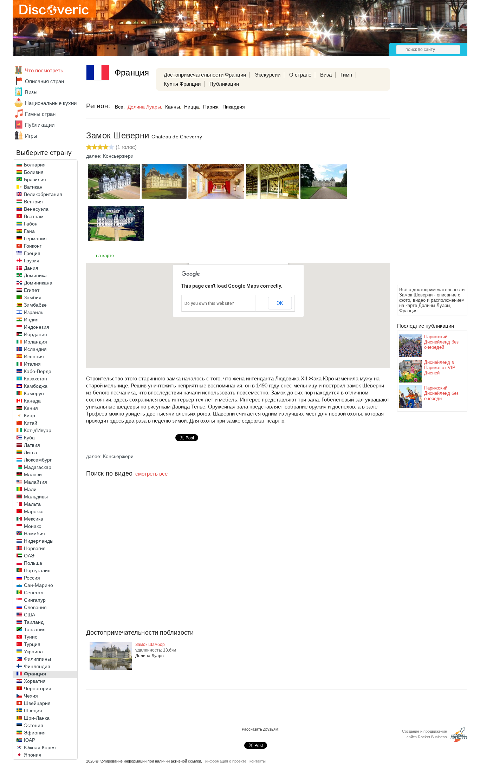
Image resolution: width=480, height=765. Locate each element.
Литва (30, 452)
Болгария (35, 165)
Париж (210, 107)
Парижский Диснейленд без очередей (441, 342)
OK (280, 303)
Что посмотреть (44, 70)
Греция (32, 253)
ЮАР (29, 740)
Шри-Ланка (37, 718)
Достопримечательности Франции (205, 75)
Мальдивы (36, 496)
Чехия (31, 696)
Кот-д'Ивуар (37, 430)
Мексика (33, 519)
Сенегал (33, 592)
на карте (105, 255)
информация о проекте (225, 761)
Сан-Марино (38, 585)
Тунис (30, 637)
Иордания (35, 334)
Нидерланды (38, 541)
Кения (31, 408)
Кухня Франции (182, 84)
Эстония (33, 725)
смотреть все (151, 474)
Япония (32, 755)
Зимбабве (35, 305)
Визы (31, 92)
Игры (31, 136)
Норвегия (35, 548)
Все (119, 107)
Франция (35, 673)
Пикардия (233, 107)
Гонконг (32, 246)
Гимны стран (40, 114)
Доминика (35, 275)
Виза (326, 75)
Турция (32, 644)
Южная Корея (40, 747)
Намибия (34, 533)
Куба (29, 437)
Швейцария (37, 703)
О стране (300, 75)
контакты (257, 761)
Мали (30, 489)
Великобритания (43, 194)
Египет (31, 290)
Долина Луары (144, 107)
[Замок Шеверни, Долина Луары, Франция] (114, 197)
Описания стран (44, 81)
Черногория (37, 688)
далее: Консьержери (110, 156)
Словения (35, 607)
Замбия (32, 297)
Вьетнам (34, 216)
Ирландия (35, 342)
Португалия (37, 570)
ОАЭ (29, 555)
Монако (32, 526)
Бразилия (35, 179)
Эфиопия (35, 732)
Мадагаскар (37, 467)
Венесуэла (36, 209)
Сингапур (35, 600)
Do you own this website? (209, 303)
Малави (33, 474)
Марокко (34, 511)
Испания (34, 356)
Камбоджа (35, 386)
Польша (33, 563)
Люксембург (38, 460)
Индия (31, 319)
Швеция (33, 710)
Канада (32, 401)
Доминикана (38, 283)
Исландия (35, 349)
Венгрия (33, 201)
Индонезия (36, 327)
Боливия (34, 172)
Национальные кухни (51, 103)
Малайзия (35, 482)
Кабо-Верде (37, 371)
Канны (172, 107)
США (29, 614)
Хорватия (35, 681)
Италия (32, 364)
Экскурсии (267, 75)
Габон (31, 224)
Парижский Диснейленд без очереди (441, 393)
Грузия (31, 260)
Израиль (33, 312)
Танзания (35, 629)
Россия (32, 578)
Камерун (34, 393)
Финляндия (37, 666)
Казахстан (35, 378)
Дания (31, 268)
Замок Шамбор (150, 644)
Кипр (29, 415)
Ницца (191, 107)
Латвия (32, 445)
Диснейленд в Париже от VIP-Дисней (440, 367)
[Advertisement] (425, 177)
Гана (29, 231)
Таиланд (34, 622)
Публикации (39, 125)
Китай (30, 423)
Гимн (346, 75)
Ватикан (33, 187)
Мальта (32, 504)
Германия (35, 238)
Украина (33, 651)
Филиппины (37, 659)
